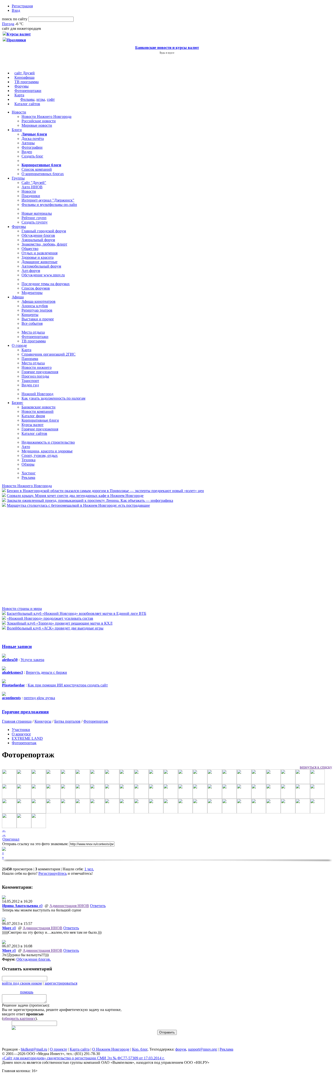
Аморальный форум (38, 240)
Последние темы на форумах (46, 284)
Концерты (30, 315)
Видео (27, 152)
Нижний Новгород (37, 394)
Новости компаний (38, 411)
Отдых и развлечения (39, 253)
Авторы (28, 143)
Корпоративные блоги (40, 420)
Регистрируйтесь (52, 873)
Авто (26, 447)
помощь (26, 992)
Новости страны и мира (22, 608)
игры (40, 99)
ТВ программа (26, 82)
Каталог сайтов (27, 104)
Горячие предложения (40, 372)
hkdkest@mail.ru (34, 1049)
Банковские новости (39, 407)
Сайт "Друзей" (34, 182)
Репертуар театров (37, 310)
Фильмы (27, 99)
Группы (18, 178)
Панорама (30, 359)
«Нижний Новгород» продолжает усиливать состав (50, 618)
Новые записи (17, 646)
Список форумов (36, 288)
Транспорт (30, 381)
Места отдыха (33, 332)
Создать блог (32, 156)
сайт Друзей (24, 73)
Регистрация (22, 6)
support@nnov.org (202, 1049)
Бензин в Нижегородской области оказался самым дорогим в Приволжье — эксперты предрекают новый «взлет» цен (105, 491)
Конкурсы (42, 721)
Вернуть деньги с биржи (46, 672)
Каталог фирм (33, 416)
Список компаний (37, 169)
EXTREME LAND (27, 738)
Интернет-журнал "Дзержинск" (48, 200)
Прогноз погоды (35, 376)
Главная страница (17, 721)
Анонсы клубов (35, 306)
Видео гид (30, 385)
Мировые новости (37, 125)
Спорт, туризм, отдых (40, 455)
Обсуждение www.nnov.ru (43, 275)
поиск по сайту (14, 19)
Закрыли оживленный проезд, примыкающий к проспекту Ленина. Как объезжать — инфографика (90, 500)
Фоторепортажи (27, 91)
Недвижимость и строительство (48, 442)
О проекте (58, 1049)
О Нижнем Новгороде (110, 1049)
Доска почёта (33, 138)
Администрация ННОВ (69, 906)
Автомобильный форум (41, 266)
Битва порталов (67, 721)
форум (180, 1049)
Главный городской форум (44, 231)
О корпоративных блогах (43, 174)
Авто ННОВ (32, 187)
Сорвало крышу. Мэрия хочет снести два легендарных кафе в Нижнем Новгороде (75, 496)
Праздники (31, 196)
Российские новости (39, 121)
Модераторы (32, 293)
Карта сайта (79, 1049)
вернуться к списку (316, 767)
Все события (32, 323)
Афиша (18, 297)
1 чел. (89, 869)
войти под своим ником (22, 983)
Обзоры (28, 464)
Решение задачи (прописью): (26, 1005)
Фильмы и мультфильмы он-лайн (49, 204)
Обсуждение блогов (38, 235)
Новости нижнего (37, 367)
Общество (30, 249)
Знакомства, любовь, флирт (44, 244)
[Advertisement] (31, 557)
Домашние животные (39, 262)
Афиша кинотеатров (39, 301)
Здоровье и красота (38, 257)
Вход (16, 10)
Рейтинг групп (34, 218)
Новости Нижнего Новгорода (46, 116)
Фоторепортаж (95, 721)
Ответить (98, 906)
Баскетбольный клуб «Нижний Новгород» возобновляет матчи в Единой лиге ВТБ (76, 613)
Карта (19, 95)
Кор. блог (139, 1049)
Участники (21, 730)
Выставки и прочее (38, 319)
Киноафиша (24, 77)
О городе (19, 345)
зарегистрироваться (61, 983)
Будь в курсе (167, 52)
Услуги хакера (32, 660)
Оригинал (10, 839)
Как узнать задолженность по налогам (53, 398)
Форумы (21, 86)
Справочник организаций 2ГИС (49, 354)
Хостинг (29, 473)
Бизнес (17, 403)
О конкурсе (21, 734)
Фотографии (32, 147)
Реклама (28, 477)
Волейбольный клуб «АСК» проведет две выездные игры (55, 628)
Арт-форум (31, 271)
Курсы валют (33, 425)
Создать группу (35, 222)
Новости (19, 112)
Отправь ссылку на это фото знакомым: (35, 844)
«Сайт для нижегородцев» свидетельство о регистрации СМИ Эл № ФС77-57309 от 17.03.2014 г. (83, 1058)
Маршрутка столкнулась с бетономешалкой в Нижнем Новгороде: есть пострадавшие (78, 505)
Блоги (17, 130)
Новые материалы (37, 213)
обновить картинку (19, 1018)
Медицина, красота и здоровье (47, 451)
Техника (28, 460)
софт (51, 99)
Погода (8, 24)
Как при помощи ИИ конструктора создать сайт (68, 685)
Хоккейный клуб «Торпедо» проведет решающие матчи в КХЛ (59, 623)
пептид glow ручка (39, 698)
